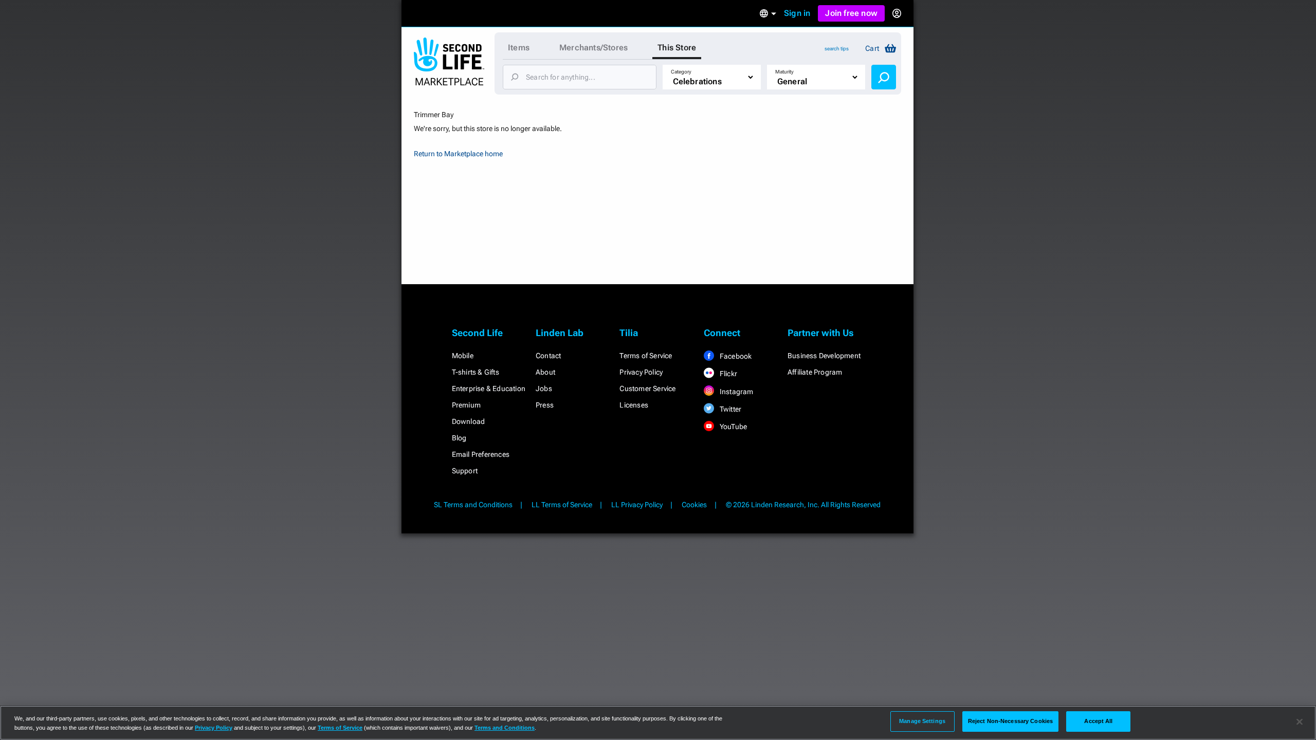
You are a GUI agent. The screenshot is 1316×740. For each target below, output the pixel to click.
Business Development (824, 355)
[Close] (1299, 722)
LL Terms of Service (562, 505)
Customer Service (647, 388)
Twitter (730, 409)
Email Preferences (480, 454)
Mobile (462, 355)
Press (545, 405)
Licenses (633, 405)
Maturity (784, 72)
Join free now (851, 13)
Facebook (735, 356)
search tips (837, 48)
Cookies (694, 505)
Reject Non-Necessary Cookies (1010, 721)
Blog (459, 438)
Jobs (544, 388)
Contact (548, 355)
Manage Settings (922, 721)
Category (681, 72)
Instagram (736, 391)
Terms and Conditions (504, 728)
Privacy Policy (641, 372)
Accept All (1098, 721)
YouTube (732, 426)
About (545, 372)
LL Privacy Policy (637, 505)
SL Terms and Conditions (473, 505)
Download (468, 421)
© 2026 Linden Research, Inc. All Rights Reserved (803, 505)
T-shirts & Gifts (475, 372)
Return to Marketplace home (458, 154)
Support (465, 471)
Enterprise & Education (488, 388)
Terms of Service (645, 355)
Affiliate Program (815, 372)
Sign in (797, 13)
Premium (466, 405)
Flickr (727, 373)
